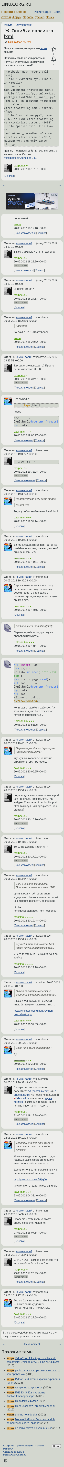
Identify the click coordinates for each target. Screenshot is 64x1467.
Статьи (6, 17)
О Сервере (8, 1445)
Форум (16, 17)
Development (24, 24)
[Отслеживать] (53, 59)
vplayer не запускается (29, 1387)
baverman (19, 431)
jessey (17, 224)
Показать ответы (24, 233)
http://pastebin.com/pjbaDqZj (20, 158)
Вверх (56, 1446)
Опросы (28, 17)
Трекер (39, 17)
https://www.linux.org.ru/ (14, 1455)
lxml (10, 42)
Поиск (50, 17)
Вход (57, 11)
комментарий (24, 243)
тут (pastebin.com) (38, 1091)
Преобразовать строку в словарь (35, 1406)
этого (43, 48)
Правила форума (24, 1445)
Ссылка (9, 175)
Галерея (20, 11)
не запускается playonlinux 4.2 (33, 1428)
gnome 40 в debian (26, 1414)
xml (29, 42)
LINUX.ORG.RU (16, 4)
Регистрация (42, 11)
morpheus (19, 165)
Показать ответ (23, 270)
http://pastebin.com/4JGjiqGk (30, 1179)
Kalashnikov (21, 642)
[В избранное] (53, 49)
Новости (7, 11)
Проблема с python (26, 1401)
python (18, 42)
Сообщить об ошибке (13, 1452)
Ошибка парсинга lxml (28, 33)
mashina (19, 917)
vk (24, 42)
